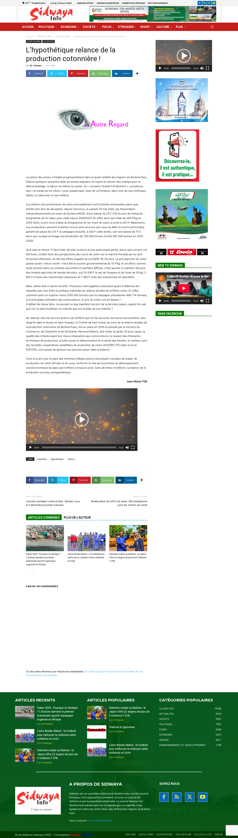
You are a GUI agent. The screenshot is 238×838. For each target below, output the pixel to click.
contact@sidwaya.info (100, 820)
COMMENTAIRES (44, 36)
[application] (81, 419)
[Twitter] (209, 3)
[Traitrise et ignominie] (96, 732)
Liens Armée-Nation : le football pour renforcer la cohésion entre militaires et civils (86, 557)
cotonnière (42, 459)
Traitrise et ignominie (122, 727)
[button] (212, 27)
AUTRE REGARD (62, 36)
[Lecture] (30, 447)
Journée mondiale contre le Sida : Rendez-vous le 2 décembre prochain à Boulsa (53, 503)
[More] (137, 73)
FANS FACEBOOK (170, 313)
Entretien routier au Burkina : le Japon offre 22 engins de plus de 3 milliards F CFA (128, 557)
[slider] (79, 447)
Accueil (29, 36)
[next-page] (34, 571)
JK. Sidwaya (36, 65)
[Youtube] (214, 3)
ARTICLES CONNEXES (44, 517)
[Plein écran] (133, 447)
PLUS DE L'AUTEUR (77, 517)
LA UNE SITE (48, 41)
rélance (71, 459)
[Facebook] (199, 3)
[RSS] (204, 3)
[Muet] (127, 447)
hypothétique (57, 459)
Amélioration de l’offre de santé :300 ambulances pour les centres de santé (119, 503)
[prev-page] (28, 571)
